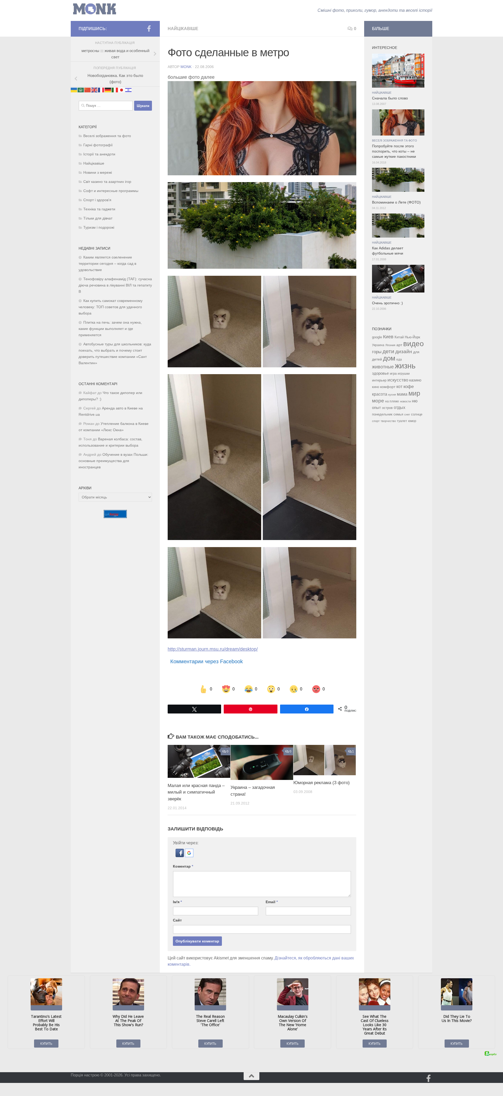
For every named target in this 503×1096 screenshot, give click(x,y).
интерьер (379, 380)
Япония (390, 345)
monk (186, 67)
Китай (399, 337)
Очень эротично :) (387, 303)
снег (407, 414)
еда (399, 359)
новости (405, 401)
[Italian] (115, 89)
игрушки (404, 373)
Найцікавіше (183, 28)
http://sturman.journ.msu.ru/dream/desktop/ (213, 649)
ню (415, 400)
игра (393, 373)
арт (399, 345)
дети (388, 351)
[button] (180, 855)
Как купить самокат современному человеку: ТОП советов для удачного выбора (111, 307)
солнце (416, 414)
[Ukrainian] (74, 89)
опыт (376, 407)
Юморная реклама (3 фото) (321, 782)
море (378, 400)
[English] (94, 89)
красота (379, 394)
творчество (388, 421)
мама (402, 394)
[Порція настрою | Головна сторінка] (94, 9)
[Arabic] (81, 89)
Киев (388, 336)
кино (375, 387)
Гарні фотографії (98, 145)
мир (414, 393)
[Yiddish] (128, 89)
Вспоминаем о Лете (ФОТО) (396, 202)
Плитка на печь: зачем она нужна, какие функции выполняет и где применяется (110, 329)
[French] (101, 89)
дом (389, 358)
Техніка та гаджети (99, 209)
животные (383, 366)
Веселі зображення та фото (107, 136)
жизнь (405, 365)
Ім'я (177, 902)
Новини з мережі (97, 173)
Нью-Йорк (412, 337)
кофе (408, 386)
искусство (397, 380)
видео (413, 343)
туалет (402, 421)
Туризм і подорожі (98, 227)
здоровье (380, 373)
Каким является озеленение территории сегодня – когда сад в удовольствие (107, 263)
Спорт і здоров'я (97, 200)
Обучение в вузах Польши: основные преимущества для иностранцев (113, 461)
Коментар (183, 866)
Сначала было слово (390, 98)
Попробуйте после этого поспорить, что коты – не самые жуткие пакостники (394, 151)
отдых (399, 407)
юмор (412, 421)
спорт (376, 421)
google (377, 337)
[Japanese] (121, 89)
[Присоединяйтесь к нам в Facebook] (149, 28)
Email (272, 902)
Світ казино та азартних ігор (107, 182)
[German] (108, 89)
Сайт (177, 920)
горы (376, 351)
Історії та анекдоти (99, 154)
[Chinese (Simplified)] (87, 89)
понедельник (382, 414)
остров (387, 408)
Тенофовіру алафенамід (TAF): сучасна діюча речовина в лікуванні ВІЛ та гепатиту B (115, 285)
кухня (392, 394)
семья (398, 414)
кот (399, 386)
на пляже (392, 401)
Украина (378, 345)
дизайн (403, 351)
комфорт (387, 387)
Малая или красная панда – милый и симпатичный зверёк (196, 792)
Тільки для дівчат (97, 218)
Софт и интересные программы (110, 191)
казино (415, 380)
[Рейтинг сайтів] (115, 516)
